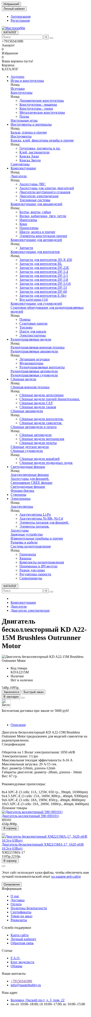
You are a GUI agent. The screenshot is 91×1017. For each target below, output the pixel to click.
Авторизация (20, 16)
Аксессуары (20, 530)
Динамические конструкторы (41, 100)
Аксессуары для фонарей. (30, 479)
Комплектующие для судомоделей (36, 303)
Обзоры (16, 966)
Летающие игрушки (34, 359)
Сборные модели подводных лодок (46, 463)
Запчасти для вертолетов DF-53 (43, 287)
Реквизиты (19, 920)
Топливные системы (34, 200)
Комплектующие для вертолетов (35, 252)
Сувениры (18, 494)
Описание (18, 725)
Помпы (24, 319)
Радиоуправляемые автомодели (34, 371)
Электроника (20, 498)
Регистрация (20, 20)
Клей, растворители (34, 152)
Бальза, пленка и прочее (29, 132)
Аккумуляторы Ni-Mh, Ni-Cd (41, 518)
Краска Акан (29, 156)
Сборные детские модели (30, 447)
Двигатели (19, 176)
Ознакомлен (12, 884)
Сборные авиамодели (27, 411)
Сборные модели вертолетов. (41, 419)
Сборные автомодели (35, 435)
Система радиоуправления (31, 546)
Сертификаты (21, 912)
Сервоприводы (30, 578)
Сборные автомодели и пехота (34, 427)
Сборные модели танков (37, 407)
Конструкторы (21, 92)
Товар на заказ (21, 916)
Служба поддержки (16, 927)
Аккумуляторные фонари (30, 475)
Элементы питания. (34, 526)
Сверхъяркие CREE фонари (31, 483)
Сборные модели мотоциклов (41, 439)
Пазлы (24, 116)
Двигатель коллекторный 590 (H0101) (30, 816)
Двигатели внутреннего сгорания (44, 192)
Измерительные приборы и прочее (37, 538)
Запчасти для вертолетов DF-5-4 (43, 272)
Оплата (16, 904)
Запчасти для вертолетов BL (40, 264)
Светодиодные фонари (28, 467)
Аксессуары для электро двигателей (46, 188)
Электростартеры (32, 335)
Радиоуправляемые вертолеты (42, 367)
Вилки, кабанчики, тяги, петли (42, 216)
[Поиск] (51, 38)
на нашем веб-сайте (66, 876)
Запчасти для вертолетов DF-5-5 (43, 276)
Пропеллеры (28, 228)
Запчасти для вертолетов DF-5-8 (43, 280)
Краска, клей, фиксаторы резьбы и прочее (42, 140)
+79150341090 (21, 981)
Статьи (7, 950)
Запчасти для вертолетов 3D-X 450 (45, 260)
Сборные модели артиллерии (41, 395)
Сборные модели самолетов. (40, 423)
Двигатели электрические (39, 196)
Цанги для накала (32, 331)
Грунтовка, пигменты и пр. (40, 148)
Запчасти (26, 248)
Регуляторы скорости (35, 574)
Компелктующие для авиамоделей (36, 204)
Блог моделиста (22, 962)
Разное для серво (32, 570)
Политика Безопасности (29, 908)
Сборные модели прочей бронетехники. (49, 399)
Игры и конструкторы (27, 80)
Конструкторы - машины (38, 104)
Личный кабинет (23, 939)
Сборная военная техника (30, 387)
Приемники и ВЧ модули (38, 566)
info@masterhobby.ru (26, 985)
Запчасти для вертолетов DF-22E (44, 268)
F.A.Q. (15, 958)
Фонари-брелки (22, 490)
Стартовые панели (33, 323)
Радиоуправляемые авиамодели (34, 351)
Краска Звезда (30, 160)
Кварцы (25, 558)
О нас (15, 896)
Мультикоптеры (31, 363)
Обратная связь (22, 943)
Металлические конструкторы (42, 112)
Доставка (18, 900)
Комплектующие (23, 168)
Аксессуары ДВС (32, 184)
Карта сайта (19, 935)
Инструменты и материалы (31, 124)
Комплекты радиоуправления (41, 562)
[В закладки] (3, 833)
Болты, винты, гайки (35, 212)
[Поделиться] (23, 697)
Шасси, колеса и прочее (37, 232)
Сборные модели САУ (36, 403)
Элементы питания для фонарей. (44, 522)
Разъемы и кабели (24, 542)
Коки (23, 224)
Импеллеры (28, 220)
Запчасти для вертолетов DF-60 (43, 291)
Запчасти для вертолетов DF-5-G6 (45, 283)
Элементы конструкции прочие (43, 236)
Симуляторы (20, 164)
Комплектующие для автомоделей (36, 240)
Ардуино (17, 77)
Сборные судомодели (27, 451)
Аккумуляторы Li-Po (35, 514)
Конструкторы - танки (36, 108)
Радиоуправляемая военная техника (37, 347)
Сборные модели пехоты (38, 443)
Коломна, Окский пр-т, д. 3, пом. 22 (37, 1000)
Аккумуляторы (22, 506)
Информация (11, 889)
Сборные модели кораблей (39, 459)
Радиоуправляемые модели (31, 339)
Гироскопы (27, 554)
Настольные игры (24, 120)
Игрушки (18, 88)
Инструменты (21, 136)
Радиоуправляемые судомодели (34, 375)
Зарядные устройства (27, 534)
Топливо (25, 327)
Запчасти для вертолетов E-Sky (42, 295)
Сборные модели (23, 379)
